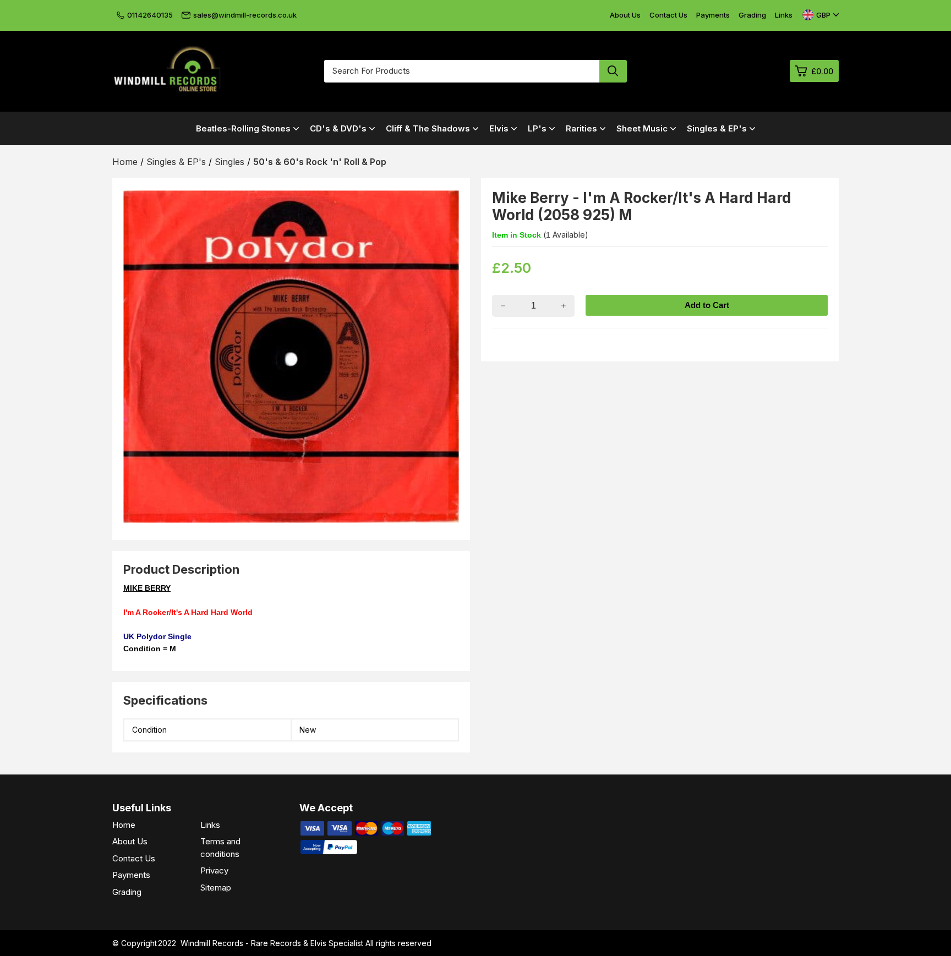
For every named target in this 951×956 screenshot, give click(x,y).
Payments (713, 14)
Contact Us (668, 14)
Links (783, 14)
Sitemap (215, 887)
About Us (625, 14)
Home (123, 825)
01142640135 (150, 14)
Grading (752, 14)
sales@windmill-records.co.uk (245, 14)
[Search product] (613, 71)
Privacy (214, 870)
